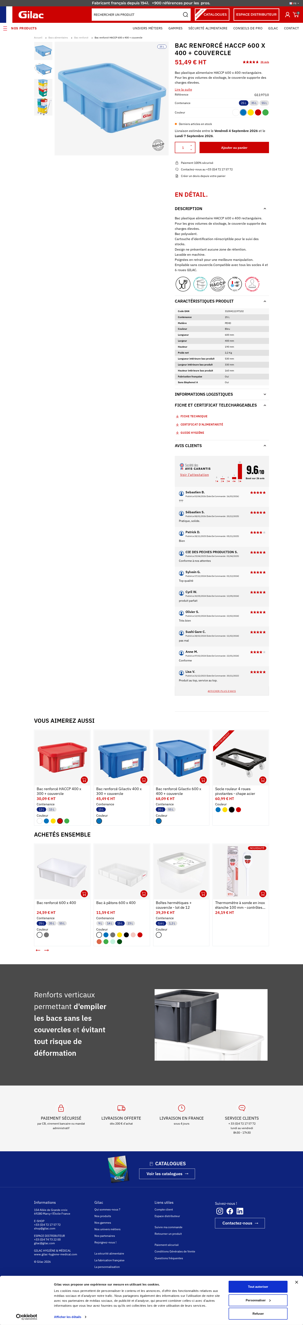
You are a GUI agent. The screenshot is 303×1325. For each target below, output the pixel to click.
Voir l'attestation (194, 475)
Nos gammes (102, 1222)
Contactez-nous (237, 1223)
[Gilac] (32, 14)
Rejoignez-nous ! (105, 1242)
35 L (254, 103)
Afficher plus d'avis (222, 691)
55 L (264, 103)
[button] (38, 950)
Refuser (258, 1313)
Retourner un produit (168, 1234)
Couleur (180, 112)
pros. (206, 3)
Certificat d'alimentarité (202, 424)
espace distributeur (256, 14)
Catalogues (211, 13)
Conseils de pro (248, 28)
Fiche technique (194, 416)
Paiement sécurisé (167, 1245)
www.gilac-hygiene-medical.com (55, 1254)
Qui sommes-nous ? (107, 1209)
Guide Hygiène (192, 433)
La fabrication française (109, 1260)
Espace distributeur (167, 1216)
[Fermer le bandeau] (296, 1282)
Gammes (175, 28)
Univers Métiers (148, 28)
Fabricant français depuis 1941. (121, 3)
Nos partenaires (104, 1236)
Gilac (273, 28)
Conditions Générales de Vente (175, 1251)
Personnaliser (256, 1300)
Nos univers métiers (107, 1229)
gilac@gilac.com (44, 1243)
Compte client (164, 1209)
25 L (243, 103)
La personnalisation (107, 1267)
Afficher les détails (67, 1317)
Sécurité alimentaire (208, 28)
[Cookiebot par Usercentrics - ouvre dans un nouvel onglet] (27, 1317)
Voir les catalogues (164, 1173)
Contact (291, 28)
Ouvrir (84, 779)
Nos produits (24, 28)
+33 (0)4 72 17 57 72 (47, 1225)
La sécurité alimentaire (109, 1253)
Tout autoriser (258, 1286)
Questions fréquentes (169, 1258)
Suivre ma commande (168, 1227)
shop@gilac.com (44, 1228)
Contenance (182, 103)
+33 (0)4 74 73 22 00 (47, 1239)
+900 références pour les (176, 3)
